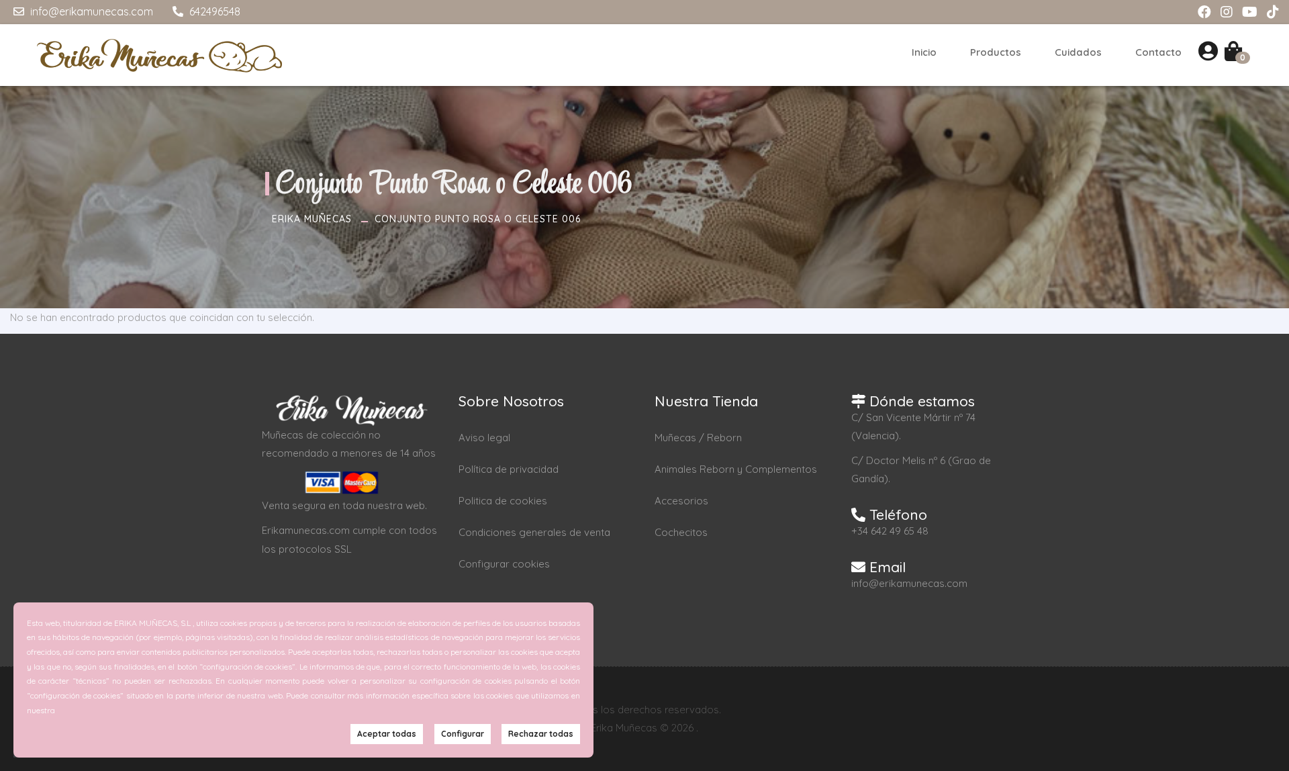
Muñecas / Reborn (698, 437)
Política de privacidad (509, 469)
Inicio (924, 52)
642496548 (213, 11)
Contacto (1158, 52)
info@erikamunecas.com (90, 11)
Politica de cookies (503, 500)
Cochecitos (681, 532)
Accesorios (681, 500)
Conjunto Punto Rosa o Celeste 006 (478, 219)
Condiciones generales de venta (534, 532)
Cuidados (1078, 52)
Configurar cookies (504, 563)
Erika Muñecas (312, 219)
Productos (995, 52)
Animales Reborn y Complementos (736, 469)
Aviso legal (484, 437)
